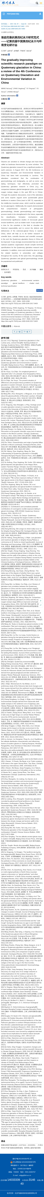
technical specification (9, 286)
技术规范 (7, 272)
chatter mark (34, 283)
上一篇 (18, 332)
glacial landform (19, 283)
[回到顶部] (40, 600)
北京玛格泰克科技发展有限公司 (26, 1193)
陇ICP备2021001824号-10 (22, 1159)
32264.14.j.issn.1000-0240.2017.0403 (13, 29)
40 (22, 1183)
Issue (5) (23, 24)
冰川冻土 (4, 24)
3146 (32, 1179)
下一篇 (26, 332)
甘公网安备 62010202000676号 (24, 1162)
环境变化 (16, 269)
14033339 (13, 1179)
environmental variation (30, 280)
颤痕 (41, 269)
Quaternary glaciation (9, 280)
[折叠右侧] (40, 605)
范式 (24, 269)
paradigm (4, 283)
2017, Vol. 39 (14, 24)
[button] (37, 3)
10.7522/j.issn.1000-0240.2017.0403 (12, 26)
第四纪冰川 (5, 269)
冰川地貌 (33, 269)
